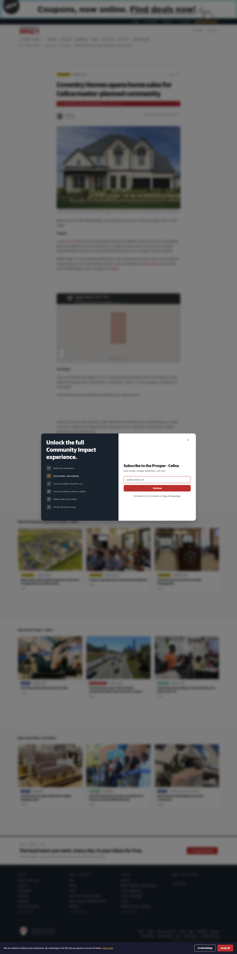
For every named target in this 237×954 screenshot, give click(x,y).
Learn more (107, 948)
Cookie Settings (205, 948)
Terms (165, 496)
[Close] (188, 440)
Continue (157, 488)
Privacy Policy (175, 496)
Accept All (225, 948)
